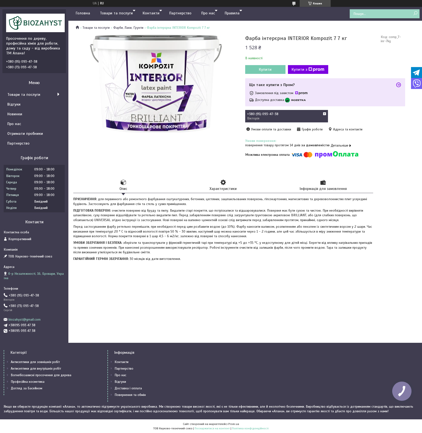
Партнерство (180, 13)
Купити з (299, 69)
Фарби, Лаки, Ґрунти (128, 28)
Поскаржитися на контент (212, 428)
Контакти (151, 13)
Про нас (208, 13)
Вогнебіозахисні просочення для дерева (41, 375)
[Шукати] (415, 13)
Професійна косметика (27, 382)
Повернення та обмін (130, 395)
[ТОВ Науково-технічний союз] (35, 22)
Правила (232, 13)
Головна (83, 13)
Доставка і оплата (128, 388)
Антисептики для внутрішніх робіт (36, 368)
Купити (265, 69)
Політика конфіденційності (250, 428)
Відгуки (14, 104)
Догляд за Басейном (26, 388)
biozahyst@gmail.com (25, 319)
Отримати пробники (25, 133)
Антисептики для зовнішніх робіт (35, 362)
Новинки (14, 114)
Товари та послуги (116, 13)
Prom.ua (233, 424)
